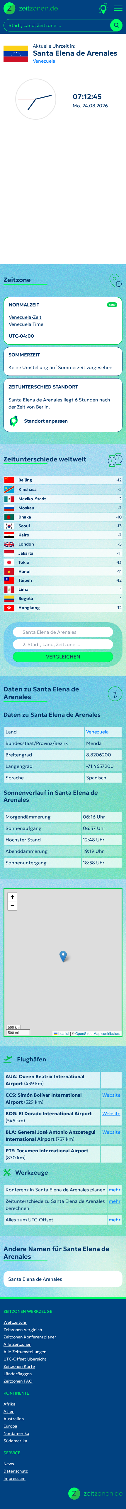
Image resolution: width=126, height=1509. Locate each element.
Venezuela (44, 61)
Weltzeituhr (15, 1322)
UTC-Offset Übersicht (25, 1359)
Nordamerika (16, 1433)
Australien (14, 1418)
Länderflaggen (18, 1373)
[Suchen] (116, 25)
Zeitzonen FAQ (18, 1381)
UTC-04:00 (21, 336)
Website (111, 1095)
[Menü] (118, 8)
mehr (114, 1190)
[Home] (95, 1494)
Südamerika (15, 1440)
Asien (9, 1411)
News (9, 1463)
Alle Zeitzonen (17, 1344)
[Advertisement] (63, 197)
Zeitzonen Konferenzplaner (30, 1337)
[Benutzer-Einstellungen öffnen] (103, 8)
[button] (63, 957)
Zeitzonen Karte (19, 1366)
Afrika (10, 1404)
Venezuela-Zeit (25, 317)
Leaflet (63, 1033)
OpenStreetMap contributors (97, 1033)
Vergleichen (63, 656)
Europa (10, 1426)
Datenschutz (16, 1471)
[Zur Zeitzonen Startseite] (31, 8)
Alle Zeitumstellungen (25, 1351)
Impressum (14, 1478)
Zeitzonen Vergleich (23, 1329)
